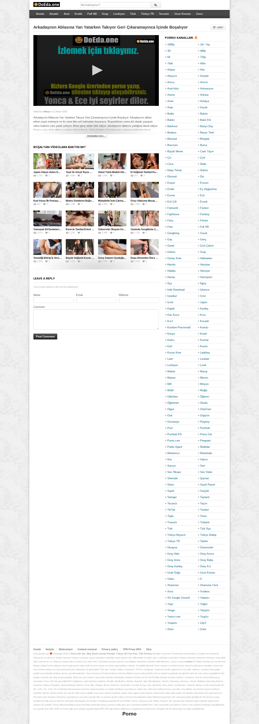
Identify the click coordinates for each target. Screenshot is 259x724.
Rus (169, 459)
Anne (170, 101)
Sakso (204, 459)
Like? (220, 27)
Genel (170, 245)
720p (203, 57)
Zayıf (203, 622)
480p (203, 50)
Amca (170, 82)
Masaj (203, 371)
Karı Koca (173, 314)
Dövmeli (172, 176)
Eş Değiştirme (208, 189)
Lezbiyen (119, 13)
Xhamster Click (209, 585)
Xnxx (170, 591)
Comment (39, 306)
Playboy (205, 421)
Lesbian (204, 358)
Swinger (172, 497)
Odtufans (172, 396)
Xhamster (173, 585)
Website (123, 294)
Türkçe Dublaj (208, 534)
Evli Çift (172, 201)
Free (170, 226)
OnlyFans (205, 409)
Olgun (170, 409)
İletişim (50, 649)
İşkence (204, 289)
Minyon (204, 384)
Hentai (171, 277)
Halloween (206, 258)
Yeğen (203, 604)
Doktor (204, 170)
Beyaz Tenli (207, 132)
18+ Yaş (205, 44)
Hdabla (171, 270)
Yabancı (205, 597)
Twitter (204, 541)
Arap (170, 107)
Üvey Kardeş (175, 566)
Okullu (204, 402)
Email (79, 294)
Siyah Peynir (207, 484)
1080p (170, 44)
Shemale (172, 478)
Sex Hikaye (174, 472)
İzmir (203, 296)
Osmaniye (173, 421)
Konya (171, 333)
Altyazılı (172, 75)
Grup (105, 13)
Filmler (204, 220)
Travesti (172, 522)
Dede (203, 163)
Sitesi (170, 484)
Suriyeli (204, 490)
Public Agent (174, 446)
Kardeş (204, 308)
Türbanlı (205, 522)
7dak (170, 63)
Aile (202, 69)
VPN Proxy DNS (132, 649)
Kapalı (171, 308)
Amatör (53, 13)
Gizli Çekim (207, 245)
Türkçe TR (147, 13)
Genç (203, 239)
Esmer (171, 195)
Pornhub (205, 428)
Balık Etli (205, 119)
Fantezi (204, 207)
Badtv (170, 113)
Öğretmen (173, 402)
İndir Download (176, 289)
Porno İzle (206, 434)
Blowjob (204, 138)
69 (168, 57)
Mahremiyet (66, 649)
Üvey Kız (205, 566)
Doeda (40, 13)
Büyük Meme (175, 151)
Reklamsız (173, 453)
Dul (202, 176)
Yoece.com (173, 616)
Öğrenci (204, 396)
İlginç (203, 283)
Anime (171, 94)
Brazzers (172, 145)
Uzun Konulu (182, 13)
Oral (169, 415)
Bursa (203, 145)
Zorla (203, 629)
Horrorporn (206, 277)
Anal (66, 13)
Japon (203, 302)
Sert (202, 465)
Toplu (170, 516)
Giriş (149, 649)
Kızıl (170, 321)
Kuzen (204, 346)
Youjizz (204, 616)
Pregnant (205, 440)
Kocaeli (204, 321)
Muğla (203, 390)
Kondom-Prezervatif (179, 327)
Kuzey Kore (174, 352)
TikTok (171, 509)
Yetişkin (204, 610)
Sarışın (171, 465)
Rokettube (206, 453)
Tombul (204, 509)
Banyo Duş (206, 126)
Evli (202, 195)
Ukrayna (172, 547)
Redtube (205, 446)
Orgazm (204, 415)
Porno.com (173, 440)
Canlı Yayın (207, 151)
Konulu (204, 327)
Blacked (172, 138)
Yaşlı (170, 604)
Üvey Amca (207, 553)
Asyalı (204, 107)
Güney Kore (174, 258)
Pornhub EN (174, 434)
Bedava (171, 132)
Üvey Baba (206, 560)
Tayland (204, 497)
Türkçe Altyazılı (176, 534)
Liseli (203, 365)
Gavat (203, 233)
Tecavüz (164, 13)
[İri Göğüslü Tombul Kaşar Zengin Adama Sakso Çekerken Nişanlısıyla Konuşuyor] (144, 161)
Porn (170, 428)
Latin (170, 358)
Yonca (46, 111)
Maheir (171, 371)
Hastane (205, 264)
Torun (203, 516)
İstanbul (172, 296)
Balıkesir (172, 126)
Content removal (87, 649)
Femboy (205, 214)
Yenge (171, 610)
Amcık (204, 82)
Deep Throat (174, 170)
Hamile (171, 264)
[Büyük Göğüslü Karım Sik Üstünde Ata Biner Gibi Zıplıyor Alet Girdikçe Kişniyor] (80, 247)
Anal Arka (173, 88)
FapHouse (173, 214)
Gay (169, 239)
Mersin (204, 377)
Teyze (203, 503)
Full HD (92, 13)
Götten (171, 252)
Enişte (171, 182)
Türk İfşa (205, 528)
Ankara (204, 94)
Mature (171, 377)
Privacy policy (110, 649)
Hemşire (205, 270)
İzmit (170, 302)
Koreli (203, 333)
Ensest (204, 182)
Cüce (170, 163)
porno (189, 661)
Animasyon (206, 88)
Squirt (170, 490)
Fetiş (170, 220)
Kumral (204, 340)
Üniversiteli (206, 547)
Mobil (170, 390)
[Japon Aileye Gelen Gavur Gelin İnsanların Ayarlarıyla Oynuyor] (47, 161)
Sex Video (206, 472)
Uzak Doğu (173, 572)
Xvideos (205, 591)
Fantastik (172, 207)
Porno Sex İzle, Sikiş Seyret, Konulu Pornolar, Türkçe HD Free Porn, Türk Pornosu (111, 653)
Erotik (78, 13)
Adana (171, 69)
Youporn (172, 622)
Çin (169, 157)
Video (170, 578)
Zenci (199, 13)
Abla (202, 63)
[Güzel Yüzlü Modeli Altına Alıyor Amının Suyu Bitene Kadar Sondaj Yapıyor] (112, 161)
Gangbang (173, 233)
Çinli (202, 157)
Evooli (203, 201)
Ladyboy (205, 352)
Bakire (204, 113)
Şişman (204, 478)
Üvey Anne (173, 560)
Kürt (169, 346)
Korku (170, 340)
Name (36, 294)
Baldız (171, 119)
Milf (169, 384)
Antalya (204, 101)
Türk (133, 13)
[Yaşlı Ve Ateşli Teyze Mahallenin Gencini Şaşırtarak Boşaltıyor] (80, 161)
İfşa (169, 283)
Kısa (203, 314)
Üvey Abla (173, 553)
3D (169, 50)
